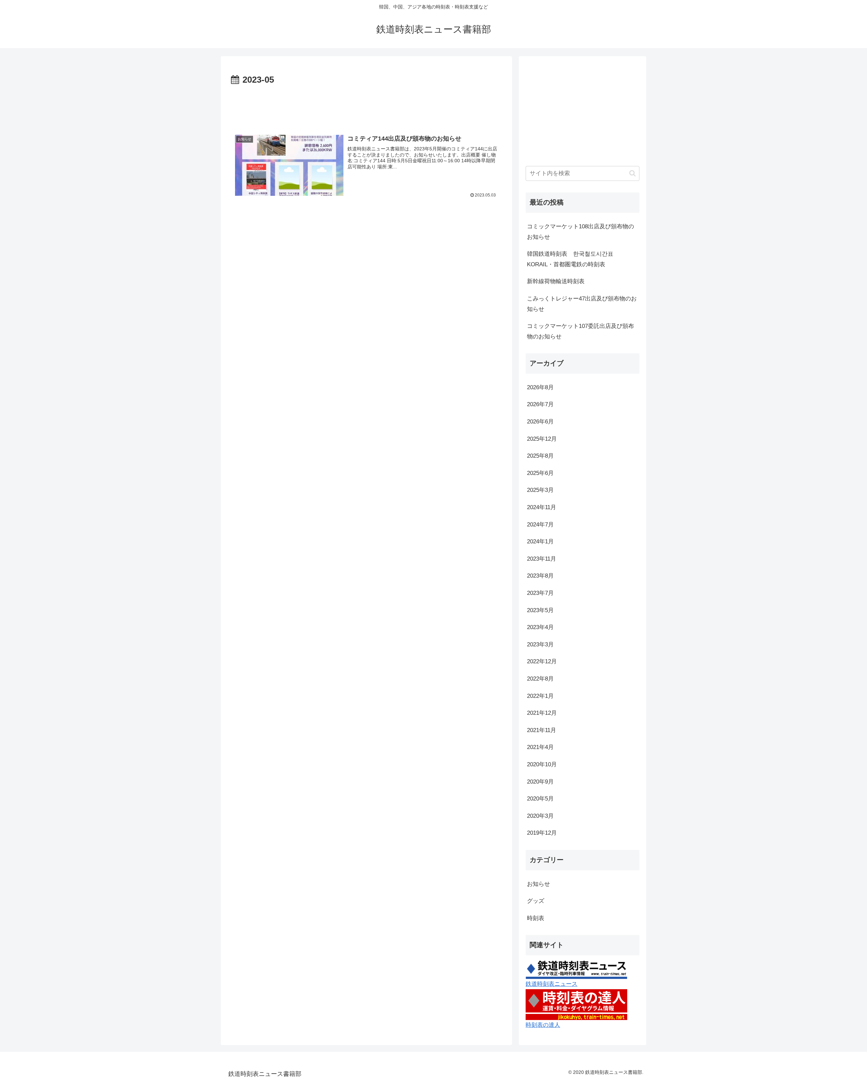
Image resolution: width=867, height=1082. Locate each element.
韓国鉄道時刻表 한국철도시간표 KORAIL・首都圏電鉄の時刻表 (573, 259)
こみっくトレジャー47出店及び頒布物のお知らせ (582, 303)
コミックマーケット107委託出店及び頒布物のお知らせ (580, 331)
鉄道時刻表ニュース (551, 984)
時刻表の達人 (543, 1025)
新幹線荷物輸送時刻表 (556, 281)
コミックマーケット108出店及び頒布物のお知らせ (580, 231)
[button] (632, 173)
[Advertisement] (366, 106)
